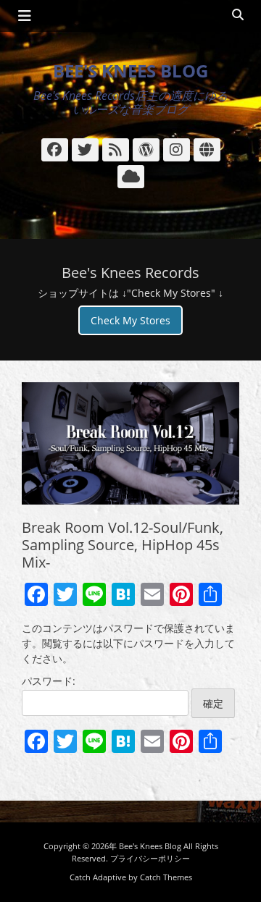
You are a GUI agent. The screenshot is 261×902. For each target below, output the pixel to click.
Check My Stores (130, 320)
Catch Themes (166, 877)
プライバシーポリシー (150, 858)
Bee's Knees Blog (130, 71)
